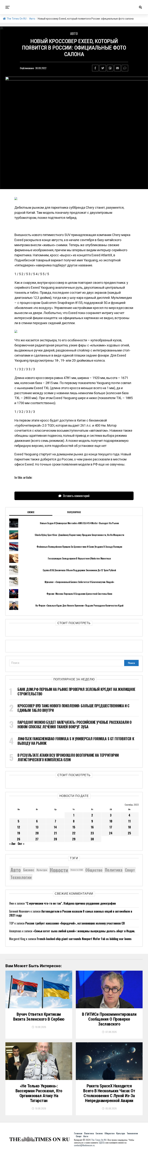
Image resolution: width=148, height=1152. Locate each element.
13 (37, 827)
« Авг (12, 843)
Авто (32, 18)
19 (18, 833)
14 (55, 827)
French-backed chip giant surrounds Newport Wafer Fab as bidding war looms (84, 939)
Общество (93, 870)
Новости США (77, 869)
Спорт (130, 870)
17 (110, 827)
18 (129, 827)
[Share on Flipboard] (110, 68)
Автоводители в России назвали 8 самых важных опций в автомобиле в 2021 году (70, 913)
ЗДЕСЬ (102, 1142)
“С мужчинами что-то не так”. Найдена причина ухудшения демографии (70, 903)
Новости (59, 869)
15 (73, 827)
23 (92, 833)
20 (37, 833)
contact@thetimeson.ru (84, 1145)
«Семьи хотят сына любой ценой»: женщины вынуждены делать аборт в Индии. (84, 931)
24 (110, 833)
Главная (78, 1133)
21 (55, 833)
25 (129, 833)
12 (18, 827)
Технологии (21, 877)
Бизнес (28, 869)
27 (36, 839)
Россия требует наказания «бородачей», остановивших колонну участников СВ (75, 923)
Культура (42, 870)
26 (18, 839)
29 (73, 839)
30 (92, 839)
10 (110, 821)
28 (55, 839)
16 (92, 827)
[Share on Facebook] (95, 68)
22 (73, 833)
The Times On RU (17, 18)
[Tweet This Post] (102, 68)
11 (129, 821)
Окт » (21, 843)
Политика (113, 870)
